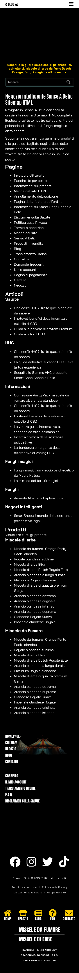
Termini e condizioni (29, 227)
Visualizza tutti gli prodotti (26, 535)
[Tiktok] (63, 861)
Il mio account (25, 269)
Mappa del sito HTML (30, 191)
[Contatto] (69, 913)
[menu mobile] (71, 4)
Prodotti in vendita (28, 243)
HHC (9, 342)
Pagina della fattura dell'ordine (38, 201)
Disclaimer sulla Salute (32, 217)
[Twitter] (47, 861)
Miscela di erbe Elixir (29, 564)
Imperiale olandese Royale (35, 622)
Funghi (12, 489)
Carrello (20, 280)
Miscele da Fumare (24, 630)
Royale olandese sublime (34, 559)
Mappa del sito (25, 233)
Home (7, 919)
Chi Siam (11, 742)
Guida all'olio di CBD (29, 334)
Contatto (21, 259)
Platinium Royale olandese (35, 580)
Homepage (12, 736)
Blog (17, 248)
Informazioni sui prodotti (33, 186)
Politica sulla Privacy (30, 222)
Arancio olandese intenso (34, 606)
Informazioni (17, 386)
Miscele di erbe (20, 540)
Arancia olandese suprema (35, 611)
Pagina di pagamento (30, 275)
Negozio (20, 285)
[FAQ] (53, 913)
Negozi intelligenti (23, 506)
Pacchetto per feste (30, 180)
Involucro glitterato (29, 175)
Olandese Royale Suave (33, 617)
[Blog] (38, 913)
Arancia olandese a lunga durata (39, 575)
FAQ (52, 919)
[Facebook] (15, 861)
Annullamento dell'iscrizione (36, 196)
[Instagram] (31, 861)
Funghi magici (19, 461)
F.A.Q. (9, 795)
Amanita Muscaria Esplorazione (38, 498)
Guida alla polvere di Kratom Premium (43, 329)
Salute (12, 299)
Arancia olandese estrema (35, 596)
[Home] (8, 913)
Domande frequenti (29, 264)
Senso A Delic (25, 238)
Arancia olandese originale (35, 601)
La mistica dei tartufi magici (36, 480)
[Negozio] (23, 913)
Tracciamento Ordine (30, 254)
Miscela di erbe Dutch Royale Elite (41, 569)
